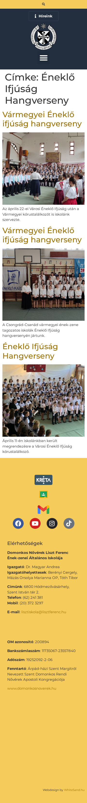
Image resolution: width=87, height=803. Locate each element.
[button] (43, 57)
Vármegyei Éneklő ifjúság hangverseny (42, 119)
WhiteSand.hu (74, 790)
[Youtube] (35, 523)
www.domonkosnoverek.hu (31, 688)
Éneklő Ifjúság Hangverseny (30, 351)
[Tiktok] (69, 523)
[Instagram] (52, 523)
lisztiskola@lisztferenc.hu (43, 612)
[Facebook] (18, 523)
